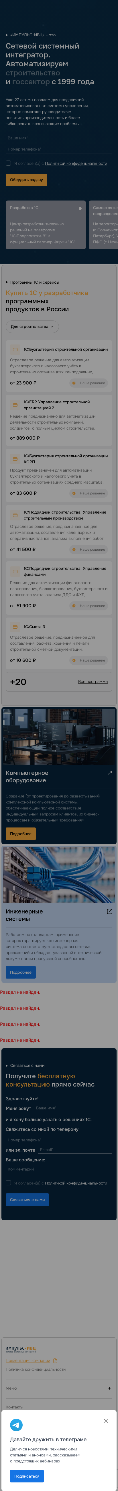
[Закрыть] (106, 1421)
